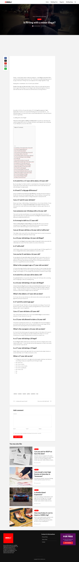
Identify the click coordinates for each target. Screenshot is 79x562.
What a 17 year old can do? (20, 177)
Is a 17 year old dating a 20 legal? (21, 174)
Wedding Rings (69, 2)
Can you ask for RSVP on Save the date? (43, 453)
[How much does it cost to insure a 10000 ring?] (21, 517)
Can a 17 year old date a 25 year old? (22, 169)
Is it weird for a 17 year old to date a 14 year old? (24, 147)
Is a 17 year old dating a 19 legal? (21, 175)
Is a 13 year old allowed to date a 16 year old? (23, 171)
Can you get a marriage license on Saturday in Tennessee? (42, 474)
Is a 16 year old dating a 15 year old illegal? (23, 164)
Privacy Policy (45, 536)
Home (47, 2)
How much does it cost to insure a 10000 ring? (43, 514)
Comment (15, 413)
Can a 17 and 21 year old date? (20, 150)
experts (24, 393)
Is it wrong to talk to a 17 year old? (21, 153)
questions (33, 393)
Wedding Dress (54, 2)
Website (40, 428)
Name (14, 428)
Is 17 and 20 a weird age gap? (20, 167)
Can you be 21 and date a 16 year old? (22, 160)
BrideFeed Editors (37, 26)
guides (28, 393)
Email (27, 428)
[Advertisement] (39, 45)
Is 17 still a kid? (17, 158)
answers (19, 393)
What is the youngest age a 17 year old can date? (24, 161)
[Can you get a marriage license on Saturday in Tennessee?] (21, 476)
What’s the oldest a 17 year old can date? (23, 166)
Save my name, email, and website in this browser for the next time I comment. (28, 433)
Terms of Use (44, 539)
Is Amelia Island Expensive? (40, 493)
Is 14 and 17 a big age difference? (21, 149)
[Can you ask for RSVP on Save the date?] (21, 455)
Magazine (62, 2)
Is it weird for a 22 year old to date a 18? (22, 163)
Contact (43, 542)
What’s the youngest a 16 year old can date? (23, 172)
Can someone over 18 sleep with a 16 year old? (24, 152)
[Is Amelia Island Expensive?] (21, 496)
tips (37, 393)
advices (15, 393)
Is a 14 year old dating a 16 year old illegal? (23, 157)
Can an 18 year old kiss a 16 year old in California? (24, 155)
